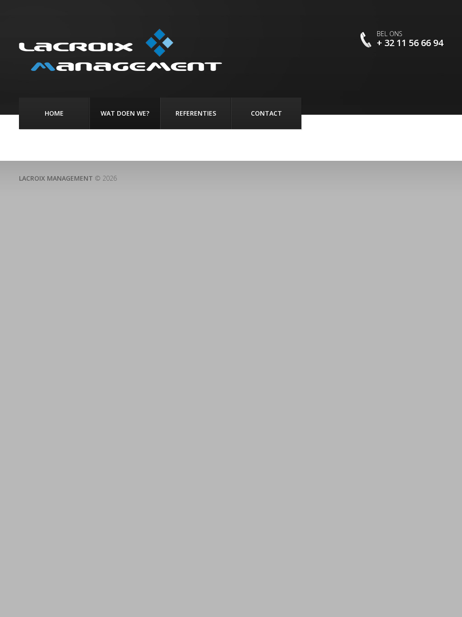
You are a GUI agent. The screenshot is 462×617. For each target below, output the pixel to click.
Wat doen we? (125, 113)
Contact (266, 113)
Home (54, 113)
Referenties (196, 113)
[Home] (120, 50)
